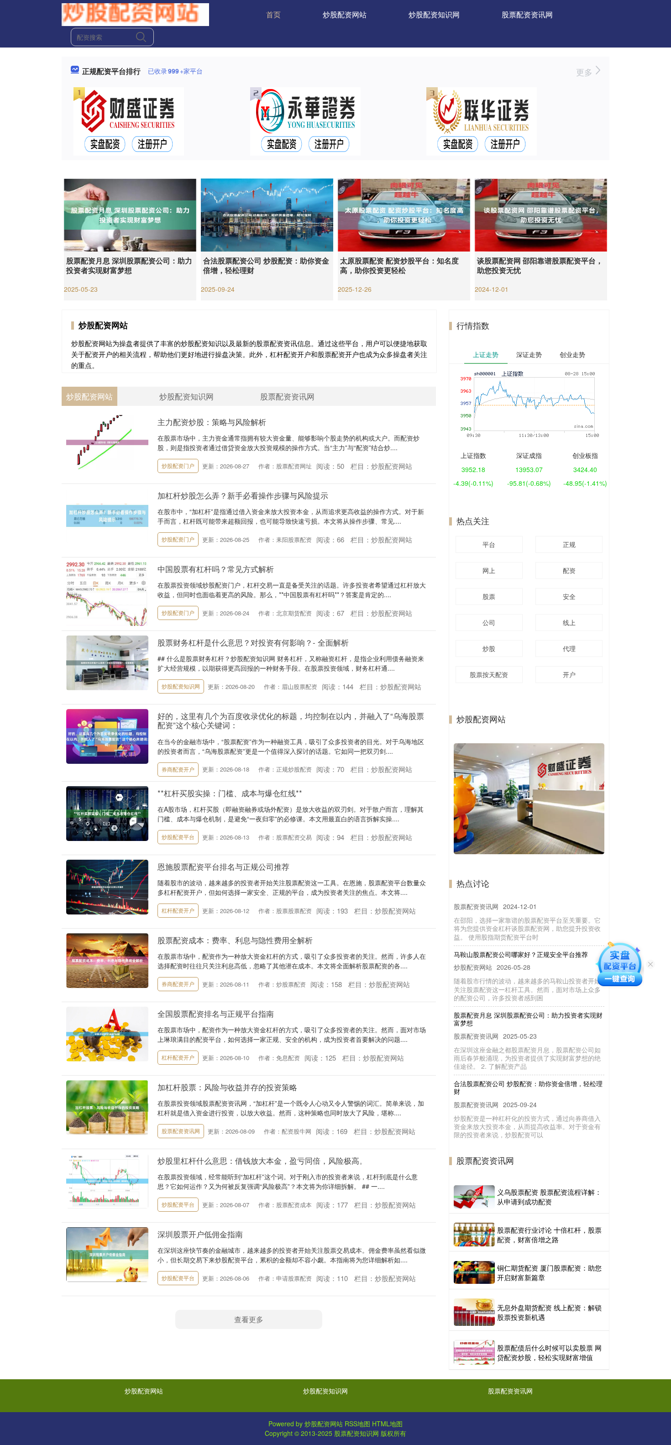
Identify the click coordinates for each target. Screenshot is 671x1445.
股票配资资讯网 (527, 14)
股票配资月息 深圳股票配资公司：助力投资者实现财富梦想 (129, 265)
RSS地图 (357, 1423)
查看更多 (248, 1319)
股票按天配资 (489, 674)
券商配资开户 (178, 769)
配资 (569, 570)
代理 (569, 648)
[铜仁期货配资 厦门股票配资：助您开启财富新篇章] (474, 1272)
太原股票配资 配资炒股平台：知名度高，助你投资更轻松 (399, 265)
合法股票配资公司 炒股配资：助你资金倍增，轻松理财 (266, 265)
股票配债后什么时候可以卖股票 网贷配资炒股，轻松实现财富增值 (549, 1352)
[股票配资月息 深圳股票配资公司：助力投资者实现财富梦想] (130, 214)
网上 (488, 570)
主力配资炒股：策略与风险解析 (211, 421)
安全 (569, 596)
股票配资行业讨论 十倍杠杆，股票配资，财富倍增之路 (549, 1234)
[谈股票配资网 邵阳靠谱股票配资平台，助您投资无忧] (541, 214)
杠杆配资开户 (178, 910)
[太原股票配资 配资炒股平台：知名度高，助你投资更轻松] (404, 214)
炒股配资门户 (178, 465)
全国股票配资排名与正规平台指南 (215, 1013)
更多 (585, 72)
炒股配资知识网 (434, 14)
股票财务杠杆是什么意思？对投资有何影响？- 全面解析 (253, 642)
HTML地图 (387, 1423)
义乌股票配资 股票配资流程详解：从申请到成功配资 (549, 1196)
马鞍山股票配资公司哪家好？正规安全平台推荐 (521, 934)
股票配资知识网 (356, 1433)
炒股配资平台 (178, 837)
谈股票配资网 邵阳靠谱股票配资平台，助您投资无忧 (540, 265)
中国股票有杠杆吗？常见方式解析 (215, 568)
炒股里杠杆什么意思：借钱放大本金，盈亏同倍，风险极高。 (262, 1160)
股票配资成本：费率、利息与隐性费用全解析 (235, 940)
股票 (488, 596)
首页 (273, 14)
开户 (569, 674)
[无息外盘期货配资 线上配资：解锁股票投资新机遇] (474, 1312)
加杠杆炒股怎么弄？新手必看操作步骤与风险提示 (242, 495)
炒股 (488, 648)
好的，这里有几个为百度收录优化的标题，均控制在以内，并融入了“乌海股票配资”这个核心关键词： (290, 720)
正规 (569, 544)
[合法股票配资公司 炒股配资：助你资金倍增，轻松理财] (267, 214)
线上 (569, 622)
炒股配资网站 (345, 14)
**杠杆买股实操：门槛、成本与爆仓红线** (229, 793)
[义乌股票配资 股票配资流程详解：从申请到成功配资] (474, 1197)
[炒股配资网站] (135, 13)
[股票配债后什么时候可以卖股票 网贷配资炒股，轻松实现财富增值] (474, 1352)
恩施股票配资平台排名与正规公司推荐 (223, 866)
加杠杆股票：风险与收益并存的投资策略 (227, 1087)
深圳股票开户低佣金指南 (200, 1234)
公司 (488, 622)
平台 (488, 544)
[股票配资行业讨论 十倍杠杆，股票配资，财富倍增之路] (474, 1234)
